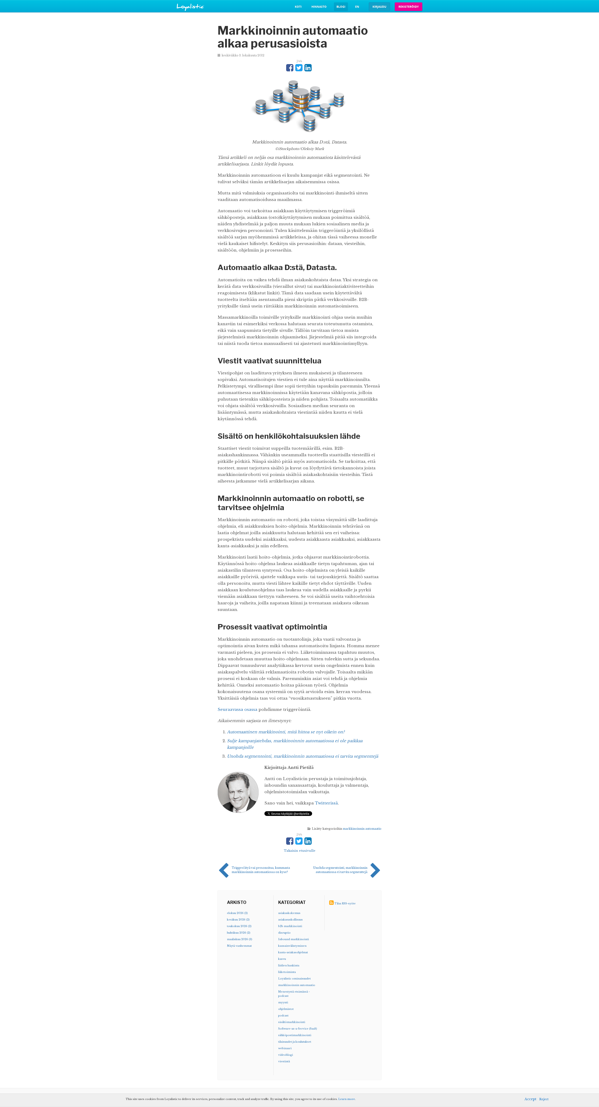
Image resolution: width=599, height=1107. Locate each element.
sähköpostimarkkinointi (294, 1035)
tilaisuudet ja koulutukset (294, 1041)
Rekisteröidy (408, 7)
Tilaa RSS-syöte (345, 903)
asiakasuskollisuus (290, 919)
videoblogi (285, 1054)
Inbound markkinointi (293, 939)
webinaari (285, 1048)
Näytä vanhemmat (239, 945)
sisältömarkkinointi (291, 1022)
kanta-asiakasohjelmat (293, 952)
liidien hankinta (288, 965)
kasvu (282, 959)
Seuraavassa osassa (237, 709)
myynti (283, 1002)
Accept (530, 1099)
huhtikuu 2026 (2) (238, 932)
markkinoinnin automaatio (362, 828)
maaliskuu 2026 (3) (239, 939)
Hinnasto (319, 7)
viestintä (284, 1061)
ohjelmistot (286, 1009)
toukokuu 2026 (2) (239, 926)
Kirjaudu (379, 7)
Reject (543, 1099)
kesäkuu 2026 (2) (238, 919)
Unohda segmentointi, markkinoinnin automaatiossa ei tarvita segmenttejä (302, 756)
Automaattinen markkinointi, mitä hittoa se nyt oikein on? (286, 732)
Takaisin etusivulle (299, 851)
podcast (283, 1015)
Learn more (346, 1099)
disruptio (284, 932)
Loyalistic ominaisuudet (294, 978)
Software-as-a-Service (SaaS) (297, 1028)
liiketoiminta (287, 972)
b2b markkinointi (290, 926)
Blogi (340, 7)
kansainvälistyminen (292, 945)
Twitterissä (326, 803)
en (357, 7)
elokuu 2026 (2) (237, 913)
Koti (298, 7)
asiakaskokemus (289, 913)
